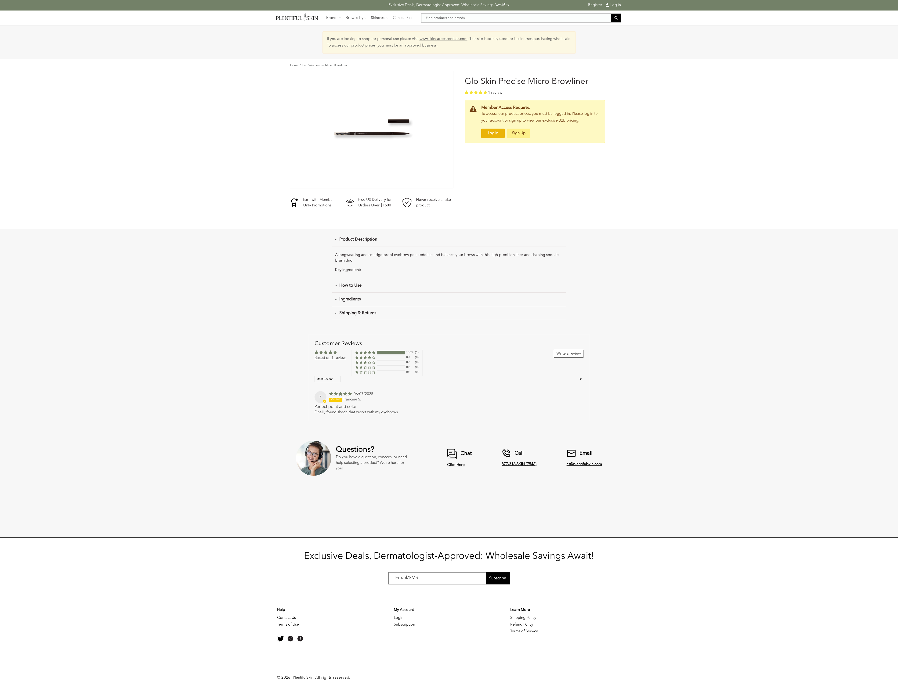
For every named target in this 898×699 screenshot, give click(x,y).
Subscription (404, 625)
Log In (493, 133)
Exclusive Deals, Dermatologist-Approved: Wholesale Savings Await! (447, 5)
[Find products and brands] (616, 18)
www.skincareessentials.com (443, 39)
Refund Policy (521, 625)
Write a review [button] (568, 354)
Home (294, 65)
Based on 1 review (330, 358)
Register (595, 5)
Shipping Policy (523, 618)
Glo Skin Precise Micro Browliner (324, 65)
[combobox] (521, 18)
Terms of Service (524, 631)
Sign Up (518, 133)
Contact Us (286, 618)
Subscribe (497, 578)
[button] (333, 18)
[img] (341, 394)
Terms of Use (288, 625)
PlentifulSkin (303, 678)
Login (398, 618)
